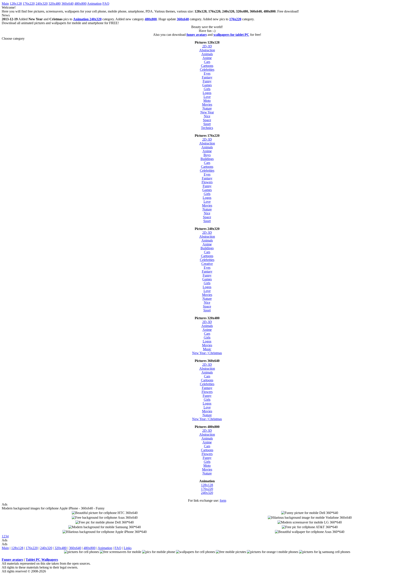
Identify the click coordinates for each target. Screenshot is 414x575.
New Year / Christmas (207, 353)
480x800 (80, 3)
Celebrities (207, 69)
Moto (207, 100)
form (223, 500)
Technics (207, 128)
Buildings (207, 159)
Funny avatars (12, 559)
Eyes (207, 73)
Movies (207, 104)
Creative (207, 264)
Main (5, 3)
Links (128, 548)
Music (207, 349)
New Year (207, 112)
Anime (207, 58)
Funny (207, 81)
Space (207, 120)
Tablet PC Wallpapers (42, 559)
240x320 (42, 3)
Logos (207, 93)
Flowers (207, 182)
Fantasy (207, 77)
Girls (207, 89)
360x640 (67, 3)
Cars (207, 62)
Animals (207, 54)
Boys (207, 155)
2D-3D (207, 46)
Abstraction (207, 50)
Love (207, 97)
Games (207, 85)
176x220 (29, 3)
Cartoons (207, 66)
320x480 (55, 3)
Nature (207, 108)
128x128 (16, 3)
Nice (207, 116)
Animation (94, 3)
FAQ (105, 3)
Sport (207, 124)
